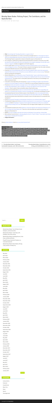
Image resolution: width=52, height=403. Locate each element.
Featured (5, 383)
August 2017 (6, 356)
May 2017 (5, 362)
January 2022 (6, 261)
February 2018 (6, 344)
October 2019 (6, 302)
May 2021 (5, 278)
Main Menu (6, 10)
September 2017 (6, 354)
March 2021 (5, 282)
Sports (4, 391)
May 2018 (5, 337)
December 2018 (6, 323)
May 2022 (5, 253)
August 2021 (6, 272)
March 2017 (5, 366)
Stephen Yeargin (15, 20)
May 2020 (5, 288)
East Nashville (39, 128)
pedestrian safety (20, 132)
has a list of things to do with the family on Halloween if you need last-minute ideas (27, 112)
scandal (44, 132)
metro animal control (33, 130)
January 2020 (6, 296)
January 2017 (6, 370)
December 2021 (6, 263)
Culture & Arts (6, 381)
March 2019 (5, 317)
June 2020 (5, 286)
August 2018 (6, 331)
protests (35, 132)
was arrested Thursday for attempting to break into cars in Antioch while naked (26, 99)
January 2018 (6, 346)
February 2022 (6, 259)
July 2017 (5, 358)
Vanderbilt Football (11, 135)
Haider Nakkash (9, 122)
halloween (8, 130)
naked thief (41, 130)
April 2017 (5, 364)
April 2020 (5, 290)
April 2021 (5, 280)
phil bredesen (29, 132)
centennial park (30, 128)
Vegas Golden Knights (22, 135)
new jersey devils (11, 132)
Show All (22, 372)
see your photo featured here (23, 122)
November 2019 (6, 300)
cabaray (24, 128)
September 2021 (6, 270)
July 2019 (5, 309)
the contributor (25, 133)
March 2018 (5, 341)
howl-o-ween (15, 130)
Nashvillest (11, 401)
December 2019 (6, 298)
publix (40, 132)
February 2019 (6, 319)
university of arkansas (35, 133)
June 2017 (5, 360)
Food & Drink (6, 385)
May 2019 (5, 313)
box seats (9, 128)
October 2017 (6, 352)
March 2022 (5, 257)
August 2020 (6, 284)
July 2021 (5, 274)
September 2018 (6, 329)
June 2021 (5, 276)
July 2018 (5, 333)
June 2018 (5, 335)
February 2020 (6, 294)
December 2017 (6, 348)
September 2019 (6, 304)
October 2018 (6, 327)
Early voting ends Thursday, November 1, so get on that (20, 54)
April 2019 (5, 315)
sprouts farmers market (7, 133)
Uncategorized (6, 393)
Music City (5, 387)
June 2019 (5, 311)
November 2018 (6, 325)
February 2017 (6, 368)
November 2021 (6, 265)
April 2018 (5, 339)
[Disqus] (26, 166)
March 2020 (5, 292)
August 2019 (6, 307)
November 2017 (6, 350)
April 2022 (5, 255)
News (11, 126)
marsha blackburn (23, 130)
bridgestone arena (17, 128)
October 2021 (6, 268)
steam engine (17, 133)
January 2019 (6, 321)
